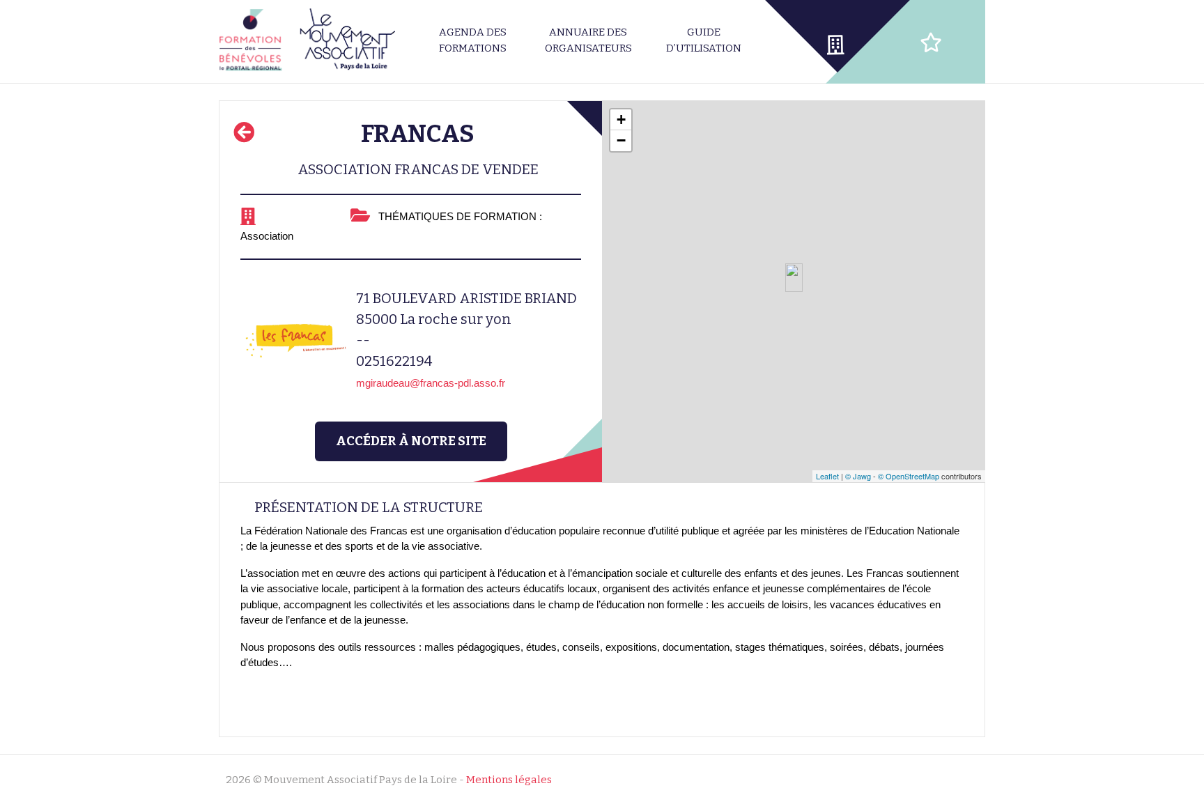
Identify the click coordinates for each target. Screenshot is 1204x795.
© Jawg (858, 475)
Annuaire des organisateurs (588, 40)
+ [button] (621, 119)
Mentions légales (509, 779)
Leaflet (827, 475)
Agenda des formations (473, 40)
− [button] (621, 140)
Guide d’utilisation (703, 40)
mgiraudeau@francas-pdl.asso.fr (430, 383)
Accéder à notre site (411, 441)
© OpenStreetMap (908, 475)
